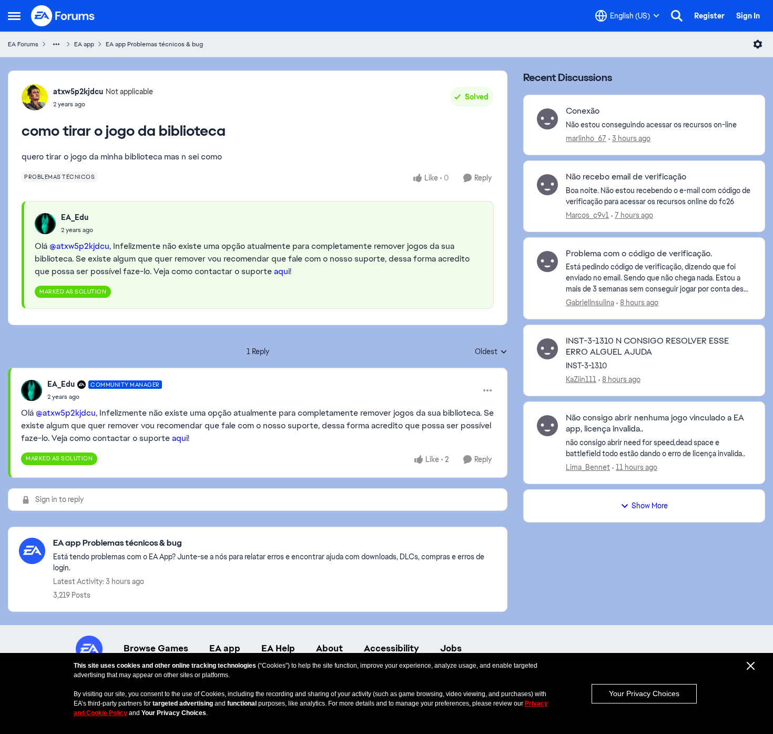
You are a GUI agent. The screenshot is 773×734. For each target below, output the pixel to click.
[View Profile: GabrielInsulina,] (547, 261)
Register (709, 16)
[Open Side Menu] (14, 16)
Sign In (748, 16)
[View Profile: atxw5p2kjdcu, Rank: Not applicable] (35, 97)
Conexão (582, 111)
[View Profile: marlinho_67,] (547, 118)
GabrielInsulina (590, 302)
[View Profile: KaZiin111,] (547, 348)
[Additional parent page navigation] (56, 44)
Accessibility (391, 648)
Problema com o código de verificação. (639, 253)
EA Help (278, 648)
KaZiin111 (581, 379)
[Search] (676, 15)
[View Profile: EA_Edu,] (45, 223)
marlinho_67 (586, 138)
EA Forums (23, 44)
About (329, 648)
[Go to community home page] (63, 15)
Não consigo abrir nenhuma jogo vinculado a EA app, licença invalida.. (655, 423)
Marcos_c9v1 (587, 215)
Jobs (451, 648)
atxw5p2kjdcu (78, 91)
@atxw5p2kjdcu (79, 246)
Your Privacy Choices (644, 693)
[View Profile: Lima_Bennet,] (547, 425)
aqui (282, 271)
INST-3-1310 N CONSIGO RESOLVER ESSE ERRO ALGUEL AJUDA (647, 346)
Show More (650, 505)
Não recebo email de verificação (626, 177)
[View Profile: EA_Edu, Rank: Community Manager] (31, 390)
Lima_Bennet (588, 467)
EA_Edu (74, 217)
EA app (84, 44)
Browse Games (156, 648)
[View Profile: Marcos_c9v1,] (547, 184)
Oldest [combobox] (491, 352)
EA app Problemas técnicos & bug (154, 44)
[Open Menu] (757, 44)
